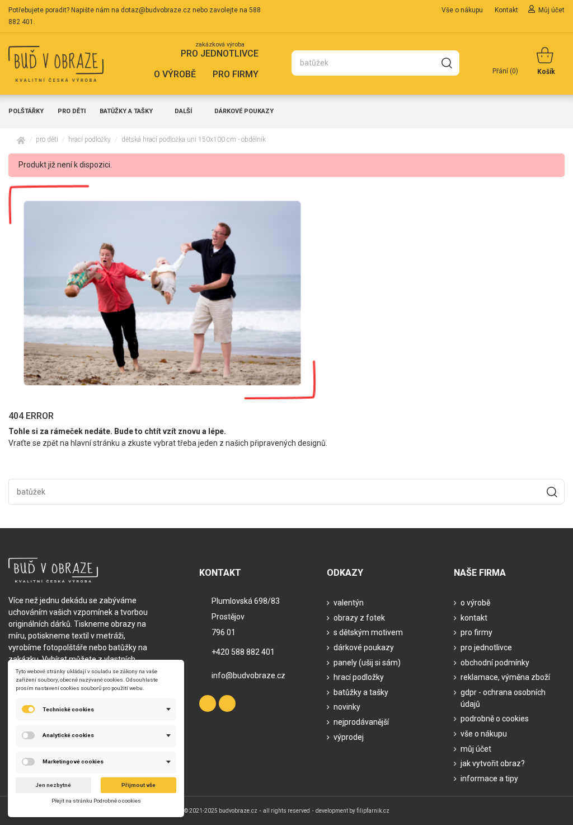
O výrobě (475, 602)
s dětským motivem (368, 632)
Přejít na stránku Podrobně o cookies (96, 801)
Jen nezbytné (53, 785)
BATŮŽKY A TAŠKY (361, 692)
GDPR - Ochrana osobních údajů (503, 698)
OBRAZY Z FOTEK (359, 617)
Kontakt (507, 10)
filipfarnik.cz (372, 811)
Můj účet (551, 10)
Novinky (347, 706)
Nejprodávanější (361, 721)
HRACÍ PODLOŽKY (359, 677)
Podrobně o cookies (495, 718)
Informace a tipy (489, 778)
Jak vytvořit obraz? (493, 763)
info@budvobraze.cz (248, 675)
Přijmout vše (138, 785)
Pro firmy (476, 632)
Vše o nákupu (463, 10)
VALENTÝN (349, 602)
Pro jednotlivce (486, 647)
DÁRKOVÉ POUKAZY (364, 647)
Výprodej (349, 737)
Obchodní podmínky (495, 662)
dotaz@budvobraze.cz (156, 10)
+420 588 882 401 (243, 651)
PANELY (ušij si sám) (367, 662)
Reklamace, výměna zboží (505, 677)
